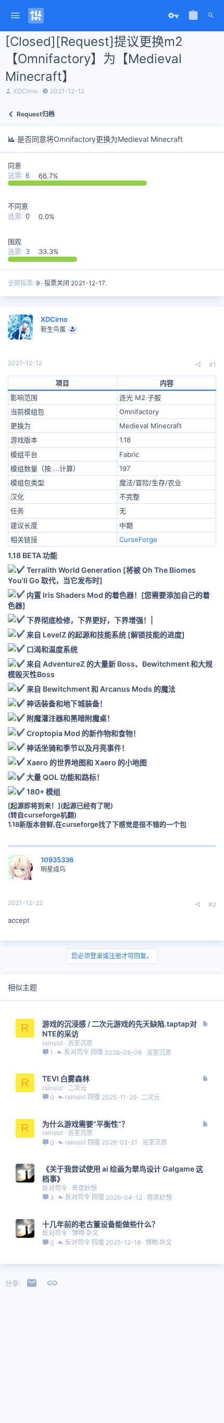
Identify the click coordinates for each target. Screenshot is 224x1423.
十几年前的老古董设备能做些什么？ (100, 1224)
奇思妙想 (84, 1188)
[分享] (198, 364)
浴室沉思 (80, 1043)
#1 (212, 364)
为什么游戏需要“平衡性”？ (85, 1123)
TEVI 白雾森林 (66, 1078)
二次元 (77, 1088)
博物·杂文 (85, 1233)
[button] (15, 16)
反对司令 (76, 1052)
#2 (212, 904)
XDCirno (25, 91)
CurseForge (138, 539)
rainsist (52, 1043)
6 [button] (20, 176)
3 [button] (20, 251)
